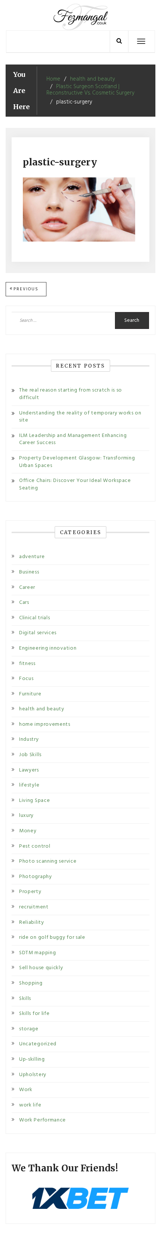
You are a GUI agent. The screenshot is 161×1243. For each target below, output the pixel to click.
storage (29, 1029)
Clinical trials (34, 618)
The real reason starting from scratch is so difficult (70, 394)
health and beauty (41, 709)
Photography (35, 876)
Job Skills (30, 755)
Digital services (38, 633)
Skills (25, 998)
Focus (26, 678)
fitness (27, 663)
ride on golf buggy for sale (52, 937)
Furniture (30, 694)
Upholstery (32, 1074)
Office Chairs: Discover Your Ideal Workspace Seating (75, 484)
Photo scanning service (47, 861)
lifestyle (29, 785)
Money (28, 831)
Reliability (31, 922)
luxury (26, 815)
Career (27, 587)
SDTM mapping (37, 953)
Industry (29, 739)
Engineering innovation (47, 648)
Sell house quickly (41, 968)
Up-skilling (32, 1059)
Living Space (34, 800)
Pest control (34, 846)
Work (26, 1089)
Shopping (31, 983)
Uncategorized (38, 1044)
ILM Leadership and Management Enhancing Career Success (73, 439)
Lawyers (29, 770)
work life (30, 1105)
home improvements (44, 724)
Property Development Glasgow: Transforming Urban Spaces (77, 462)
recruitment (34, 907)
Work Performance (42, 1120)
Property (30, 891)
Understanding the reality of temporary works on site (80, 417)
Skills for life (34, 1013)
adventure (32, 556)
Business (29, 572)
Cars (24, 602)
